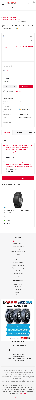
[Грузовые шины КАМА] (18, 320)
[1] (4, 66)
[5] (12, 66)
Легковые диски (18, 249)
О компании (18, 284)
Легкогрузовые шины (18, 251)
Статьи (18, 295)
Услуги (18, 254)
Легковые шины (18, 246)
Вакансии (18, 287)
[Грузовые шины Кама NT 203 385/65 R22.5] (18, 46)
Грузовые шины (18, 241)
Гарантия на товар (18, 268)
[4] (10, 66)
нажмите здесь (22, 393)
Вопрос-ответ (18, 273)
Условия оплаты (18, 262)
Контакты (18, 289)
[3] (8, 66)
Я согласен (18, 397)
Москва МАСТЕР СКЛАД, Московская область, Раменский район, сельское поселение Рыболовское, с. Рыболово (19, 164)
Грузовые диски (18, 243)
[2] (6, 66)
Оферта (18, 276)
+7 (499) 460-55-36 (19, 346)
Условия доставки (18, 265)
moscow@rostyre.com (19, 350)
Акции (18, 270)
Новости (18, 292)
